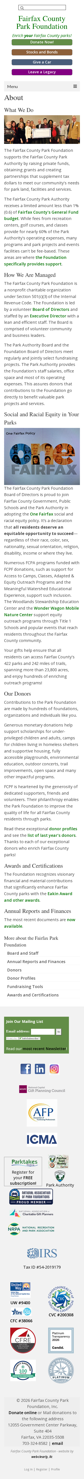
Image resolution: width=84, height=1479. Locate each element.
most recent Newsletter (44, 1048)
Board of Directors (50, 309)
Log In (28, 1469)
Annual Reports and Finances (36, 961)
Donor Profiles (21, 978)
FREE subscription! (23, 1180)
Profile (55, 1469)
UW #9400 (20, 1302)
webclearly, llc (42, 1456)
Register (42, 1469)
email (57, 1443)
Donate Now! (42, 41)
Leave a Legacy (42, 71)
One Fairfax (41, 514)
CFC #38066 (21, 1320)
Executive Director (48, 316)
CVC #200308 (61, 1315)
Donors (14, 970)
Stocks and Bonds (42, 52)
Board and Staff (22, 953)
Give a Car (42, 62)
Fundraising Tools (25, 986)
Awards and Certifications (33, 995)
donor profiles (63, 828)
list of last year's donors (52, 835)
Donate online (23, 1412)
